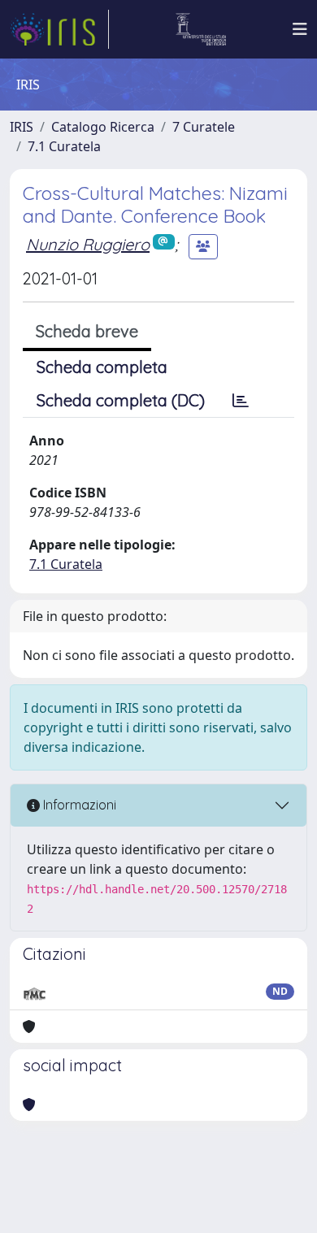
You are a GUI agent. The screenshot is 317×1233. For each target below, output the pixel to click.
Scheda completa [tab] (102, 367)
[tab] (241, 401)
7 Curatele (203, 127)
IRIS (21, 127)
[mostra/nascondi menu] (300, 29)
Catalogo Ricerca (102, 127)
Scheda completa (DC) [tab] (121, 400)
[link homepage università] (201, 29)
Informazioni (78, 805)
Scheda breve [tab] (87, 331)
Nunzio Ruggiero (88, 244)
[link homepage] (59, 29)
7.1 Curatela (64, 146)
